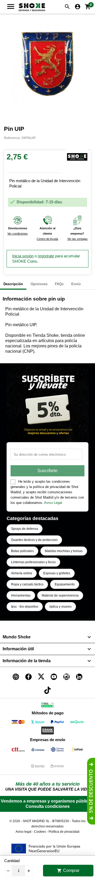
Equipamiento (65, 584)
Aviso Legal (53, 503)
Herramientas (21, 595)
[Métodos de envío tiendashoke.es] (18, 750)
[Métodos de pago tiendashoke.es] (18, 723)
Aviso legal (23, 832)
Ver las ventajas (77, 238)
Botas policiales (22, 551)
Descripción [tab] (13, 284)
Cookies (40, 832)
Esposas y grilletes (56, 573)
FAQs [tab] (59, 284)
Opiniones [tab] (39, 284)
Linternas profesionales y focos (33, 562)
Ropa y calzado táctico (27, 584)
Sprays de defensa (24, 529)
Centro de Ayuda (47, 238)
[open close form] (91, 791)
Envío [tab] (76, 284)
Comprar (68, 870)
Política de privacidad (64, 832)
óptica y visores (60, 606)
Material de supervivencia (60, 595)
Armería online (21, 573)
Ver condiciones (17, 233)
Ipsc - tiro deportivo (24, 606)
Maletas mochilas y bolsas (64, 551)
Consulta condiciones (48, 806)
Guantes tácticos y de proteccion (34, 540)
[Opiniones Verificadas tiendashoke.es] (47, 706)
